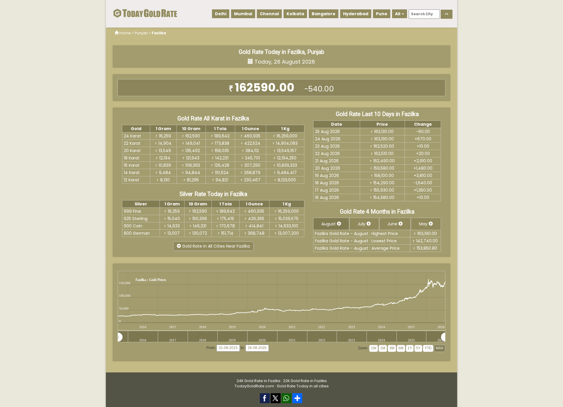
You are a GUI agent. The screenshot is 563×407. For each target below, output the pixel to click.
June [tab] (392, 224)
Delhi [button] (220, 14)
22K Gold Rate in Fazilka (305, 380)
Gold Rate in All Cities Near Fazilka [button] (215, 246)
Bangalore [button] (323, 14)
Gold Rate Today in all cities (303, 386)
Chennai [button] (269, 14)
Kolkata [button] (295, 14)
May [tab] (424, 224)
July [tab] (362, 224)
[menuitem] (281, 337)
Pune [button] (381, 14)
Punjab (141, 32)
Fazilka (159, 32)
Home (125, 32)
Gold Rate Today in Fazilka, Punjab (281, 52)
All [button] (398, 14)
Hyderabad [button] (355, 14)
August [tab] (329, 224)
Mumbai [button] (243, 14)
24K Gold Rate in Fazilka (258, 380)
